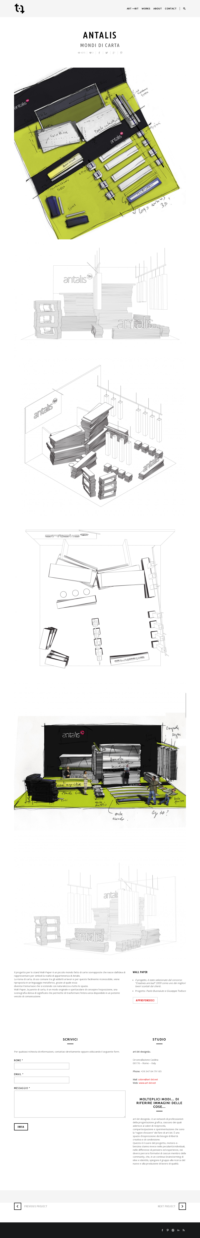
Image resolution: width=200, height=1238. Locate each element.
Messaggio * (22, 1088)
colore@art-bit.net (148, 1079)
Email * (19, 1074)
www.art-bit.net (147, 1082)
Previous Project (36, 1206)
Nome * (18, 1060)
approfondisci (145, 1000)
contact (171, 8)
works (146, 8)
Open (184, 8)
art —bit (133, 8)
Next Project (167, 1206)
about (157, 8)
